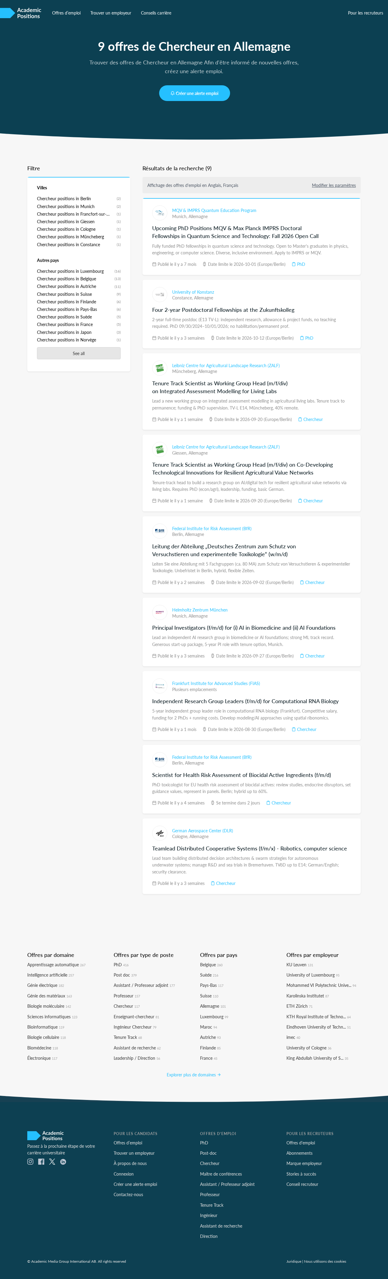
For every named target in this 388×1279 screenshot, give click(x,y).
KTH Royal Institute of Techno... (318, 1016)
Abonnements (299, 1153)
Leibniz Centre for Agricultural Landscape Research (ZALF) (226, 365)
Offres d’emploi (66, 13)
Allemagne (198, 216)
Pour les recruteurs (365, 13)
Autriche (210, 1037)
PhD (300, 264)
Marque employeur (304, 1163)
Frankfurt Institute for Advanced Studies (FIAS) (216, 683)
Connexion (124, 1174)
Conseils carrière (156, 13)
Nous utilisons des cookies (325, 1261)
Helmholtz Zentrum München (200, 610)
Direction (209, 1236)
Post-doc (208, 1153)
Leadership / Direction (137, 1058)
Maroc (208, 1027)
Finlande (210, 1048)
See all (79, 353)
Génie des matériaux (49, 996)
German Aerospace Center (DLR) (202, 830)
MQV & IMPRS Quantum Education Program (214, 210)
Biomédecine (42, 1048)
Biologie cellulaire (46, 1037)
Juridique (293, 1261)
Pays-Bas (211, 985)
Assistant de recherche (137, 1048)
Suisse (209, 996)
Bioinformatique (45, 1027)
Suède (209, 975)
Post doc (125, 975)
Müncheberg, (185, 371)
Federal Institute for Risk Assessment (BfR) (212, 528)
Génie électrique (45, 985)
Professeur (127, 996)
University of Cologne (308, 1048)
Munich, (180, 216)
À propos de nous (130, 1163)
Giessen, (180, 453)
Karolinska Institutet (307, 996)
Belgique (211, 964)
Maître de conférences (221, 1174)
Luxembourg (214, 1016)
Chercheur (312, 419)
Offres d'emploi (300, 1143)
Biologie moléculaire (49, 1006)
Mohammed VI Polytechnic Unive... (321, 985)
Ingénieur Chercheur (135, 1027)
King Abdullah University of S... (317, 1058)
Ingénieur (208, 1215)
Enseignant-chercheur (136, 1016)
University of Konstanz (193, 292)
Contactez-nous (128, 1194)
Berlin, (178, 534)
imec (293, 1037)
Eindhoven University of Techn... (318, 1027)
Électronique (42, 1058)
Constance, (183, 298)
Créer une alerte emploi (197, 93)
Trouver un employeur (110, 13)
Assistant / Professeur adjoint (144, 985)
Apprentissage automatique (56, 964)
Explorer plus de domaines (192, 1075)
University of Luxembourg (313, 975)
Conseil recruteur (302, 1184)
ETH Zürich (299, 1006)
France (208, 1058)
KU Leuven (299, 964)
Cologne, (180, 836)
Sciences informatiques (52, 1016)
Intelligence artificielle (50, 975)
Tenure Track (128, 1037)
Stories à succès (301, 1174)
